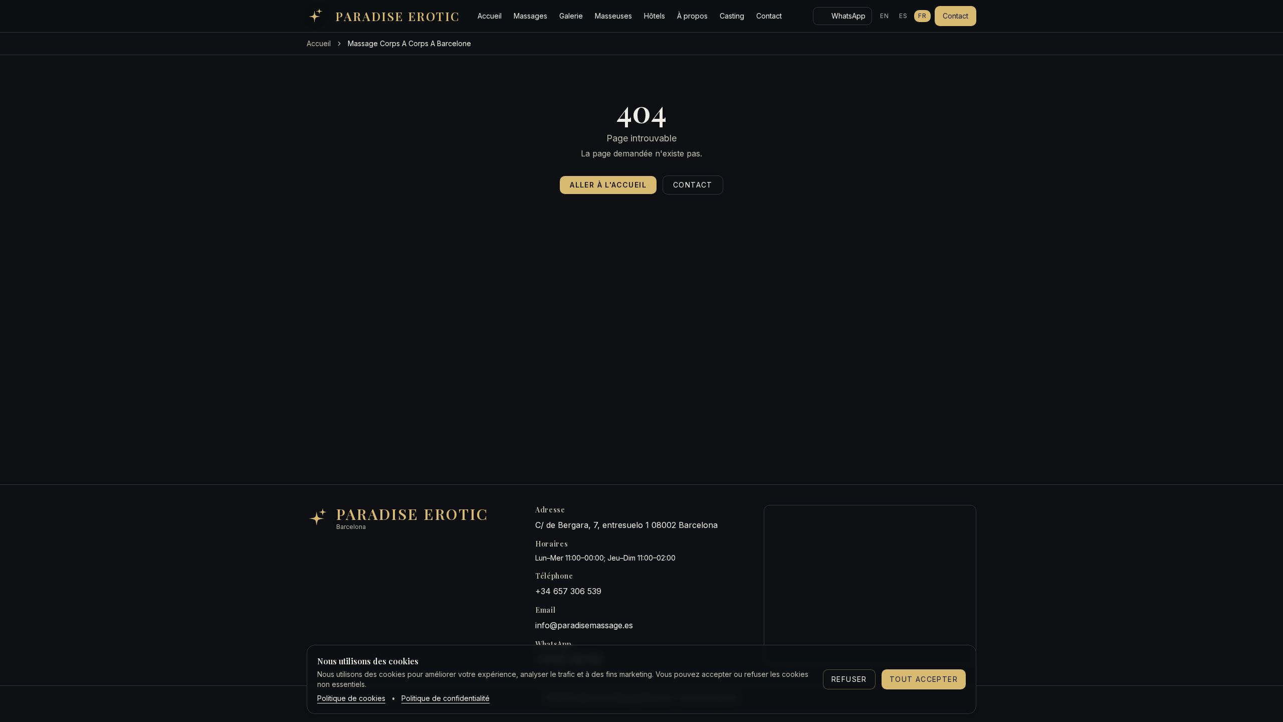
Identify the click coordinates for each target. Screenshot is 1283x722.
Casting (732, 16)
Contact (769, 16)
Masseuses (613, 16)
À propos (692, 16)
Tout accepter (924, 679)
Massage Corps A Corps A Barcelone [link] (409, 43)
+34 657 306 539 (568, 591)
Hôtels (654, 16)
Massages (530, 16)
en (884, 16)
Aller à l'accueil (608, 184)
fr (922, 16)
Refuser (849, 679)
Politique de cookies (351, 698)
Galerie (571, 16)
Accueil (490, 16)
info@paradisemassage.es (584, 625)
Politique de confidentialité (445, 698)
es (903, 16)
